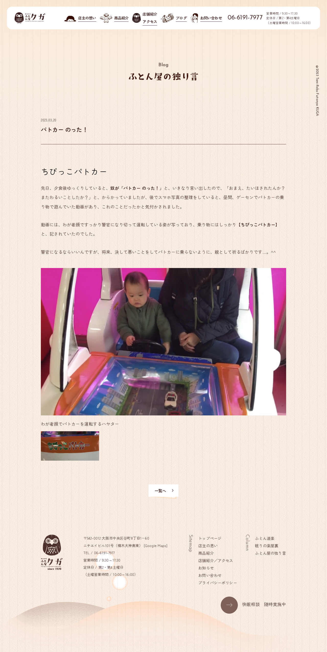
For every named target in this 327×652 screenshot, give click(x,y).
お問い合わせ (209, 575)
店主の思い (208, 545)
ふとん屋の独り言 (270, 553)
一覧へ (160, 490)
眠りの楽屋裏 (266, 545)
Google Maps (155, 545)
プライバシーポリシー (217, 582)
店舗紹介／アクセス (215, 560)
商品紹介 (206, 553)
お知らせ (206, 567)
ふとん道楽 (264, 538)
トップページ (209, 538)
